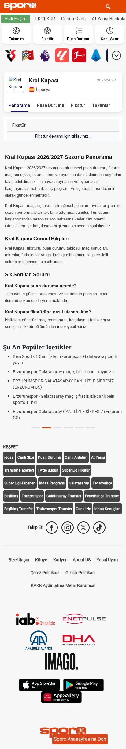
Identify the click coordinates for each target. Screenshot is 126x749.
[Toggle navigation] (119, 6)
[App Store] (39, 684)
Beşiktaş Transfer (18, 509)
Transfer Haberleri (19, 470)
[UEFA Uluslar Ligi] (28, 55)
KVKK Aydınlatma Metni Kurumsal (63, 585)
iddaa (9, 457)
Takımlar (101, 105)
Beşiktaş (11, 496)
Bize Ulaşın (19, 559)
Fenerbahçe (102, 483)
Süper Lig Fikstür (76, 470)
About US (82, 559)
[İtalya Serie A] (96, 55)
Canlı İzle (83, 509)
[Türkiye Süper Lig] (11, 55)
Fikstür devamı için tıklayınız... (63, 136)
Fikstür (78, 105)
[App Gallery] (61, 696)
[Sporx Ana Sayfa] (21, 6)
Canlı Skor (25, 457)
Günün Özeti (73, 18)
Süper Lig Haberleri (19, 483)
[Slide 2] (57, 427)
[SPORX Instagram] (67, 527)
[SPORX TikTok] (99, 527)
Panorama (19, 105)
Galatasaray (79, 483)
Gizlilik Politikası (80, 572)
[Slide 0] (35, 427)
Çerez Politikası (45, 572)
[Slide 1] (46, 427)
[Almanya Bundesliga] (79, 55)
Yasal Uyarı (107, 559)
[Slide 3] (68, 427)
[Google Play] (83, 684)
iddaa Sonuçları (107, 509)
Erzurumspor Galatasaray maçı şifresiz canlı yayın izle (63, 371)
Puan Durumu (50, 105)
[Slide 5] (90, 427)
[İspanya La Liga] (62, 55)
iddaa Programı (52, 483)
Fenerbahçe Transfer (102, 496)
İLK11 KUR (44, 18)
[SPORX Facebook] (51, 527)
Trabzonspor (32, 496)
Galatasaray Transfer (63, 496)
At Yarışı (98, 457)
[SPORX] (63, 732)
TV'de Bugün (48, 470)
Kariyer (60, 559)
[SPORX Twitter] (83, 527)
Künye (41, 559)
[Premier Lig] (45, 55)
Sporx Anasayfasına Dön (80, 739)
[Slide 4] (79, 427)
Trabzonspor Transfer (54, 509)
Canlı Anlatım (76, 457)
